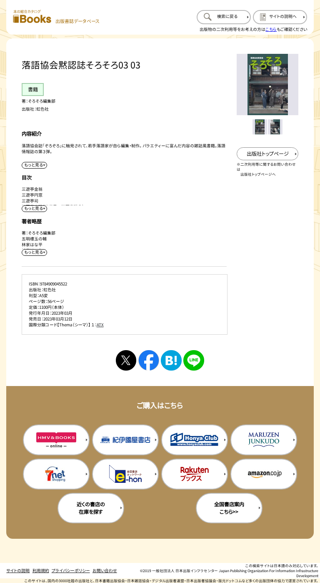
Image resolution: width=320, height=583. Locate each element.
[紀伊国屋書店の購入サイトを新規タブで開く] (125, 439)
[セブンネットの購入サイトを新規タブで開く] (56, 474)
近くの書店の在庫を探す (91, 507)
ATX (100, 325)
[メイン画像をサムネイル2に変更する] (275, 126)
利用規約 (40, 570)
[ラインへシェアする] (193, 360)
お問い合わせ (104, 570)
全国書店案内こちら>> (229, 507)
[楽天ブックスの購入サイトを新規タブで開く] (194, 474)
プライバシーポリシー (71, 570)
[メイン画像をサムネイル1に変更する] (259, 126)
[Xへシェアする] (126, 360)
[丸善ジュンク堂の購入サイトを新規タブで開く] (263, 439)
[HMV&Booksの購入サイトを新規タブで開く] (56, 439)
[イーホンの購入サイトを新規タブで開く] (125, 474)
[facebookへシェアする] (148, 360)
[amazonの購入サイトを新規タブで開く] (263, 474)
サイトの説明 (18, 570)
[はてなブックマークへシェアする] (171, 360)
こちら (271, 29)
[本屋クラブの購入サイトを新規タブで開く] (194, 439)
